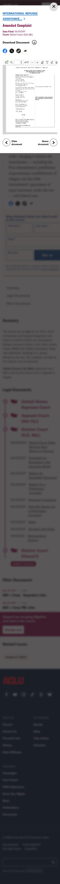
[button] (18, 51)
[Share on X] (12, 52)
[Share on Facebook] (5, 52)
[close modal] (54, 6)
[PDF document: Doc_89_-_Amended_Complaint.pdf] (30, 97)
